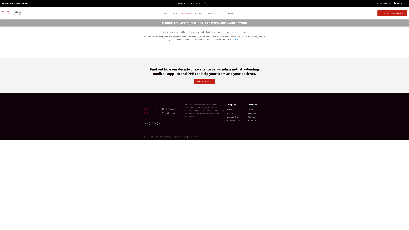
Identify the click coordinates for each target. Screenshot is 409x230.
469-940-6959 (402, 3)
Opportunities (232, 117)
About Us (230, 113)
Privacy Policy (193, 137)
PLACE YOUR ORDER (204, 81)
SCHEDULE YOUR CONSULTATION (392, 13)
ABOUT (174, 13)
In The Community (234, 120)
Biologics (251, 117)
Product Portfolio (383, 3)
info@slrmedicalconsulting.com (16, 3)
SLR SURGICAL (186, 13)
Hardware (252, 120)
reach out (236, 39)
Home (165, 13)
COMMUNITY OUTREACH (216, 13)
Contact (231, 13)
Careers (251, 109)
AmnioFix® (252, 113)
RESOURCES (199, 13)
